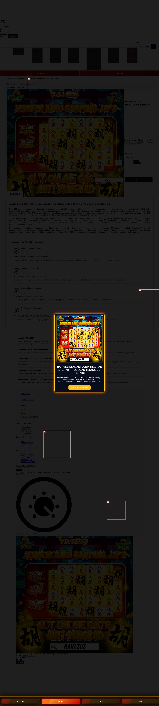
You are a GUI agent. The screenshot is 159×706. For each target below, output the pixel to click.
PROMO (101, 701)
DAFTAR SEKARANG (79, 387)
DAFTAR (20, 701)
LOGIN (61, 701)
